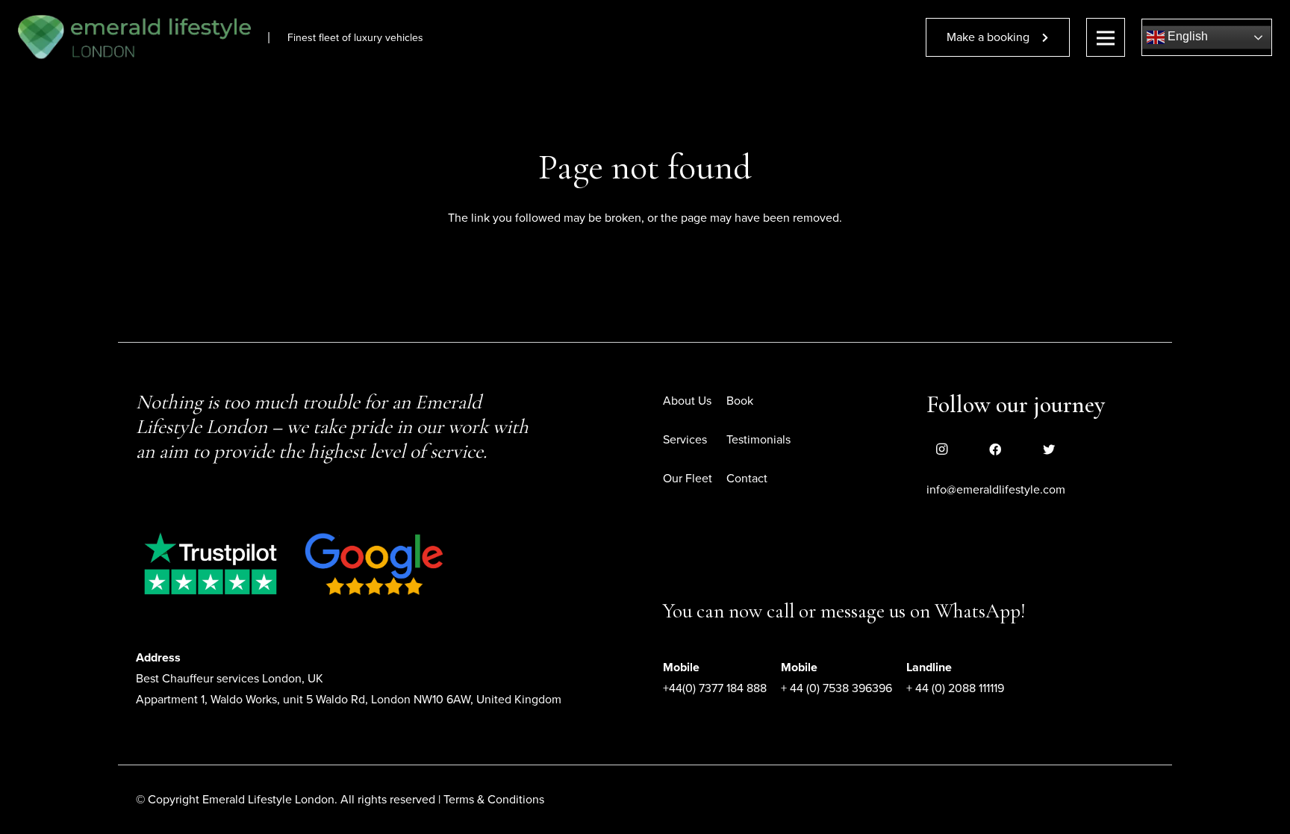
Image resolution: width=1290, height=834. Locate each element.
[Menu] (1105, 37)
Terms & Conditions (493, 799)
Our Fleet (687, 478)
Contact (746, 478)
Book (739, 400)
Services (685, 439)
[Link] (134, 37)
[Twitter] (1049, 449)
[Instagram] (941, 449)
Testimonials (758, 439)
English (1186, 36)
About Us (687, 400)
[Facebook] (995, 449)
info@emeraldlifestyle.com (995, 489)
